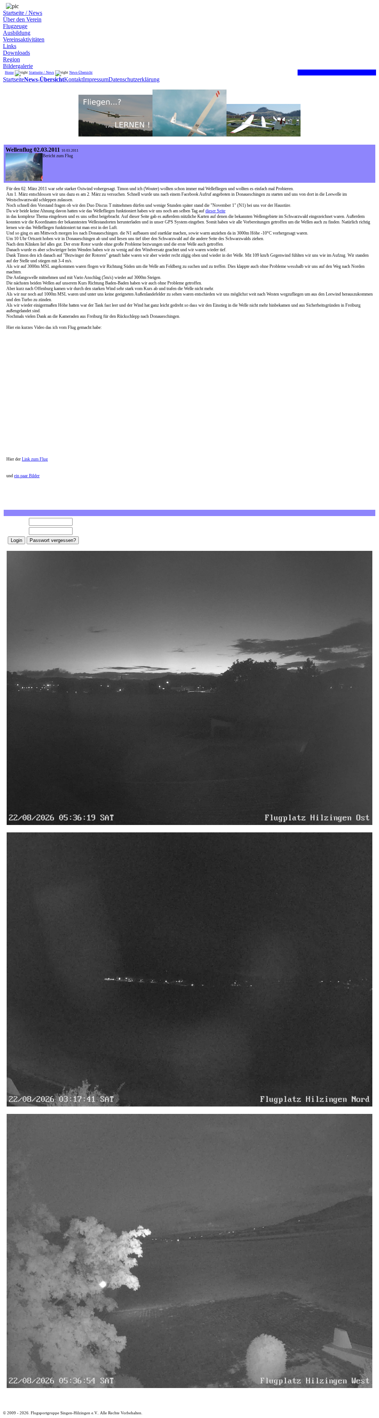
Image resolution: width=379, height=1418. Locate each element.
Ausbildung (16, 33)
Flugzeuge (15, 26)
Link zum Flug (35, 459)
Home (9, 72)
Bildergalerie (18, 66)
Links (9, 46)
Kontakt (73, 79)
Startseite (13, 79)
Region (11, 59)
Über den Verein (22, 19)
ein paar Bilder (27, 475)
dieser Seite (215, 210)
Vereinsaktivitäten (23, 39)
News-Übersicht (81, 72)
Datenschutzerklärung (134, 79)
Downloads (16, 53)
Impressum (95, 79)
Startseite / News (22, 13)
